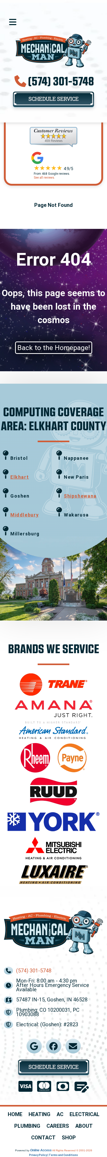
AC (60, 1114)
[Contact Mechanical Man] (73, 1046)
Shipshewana (80, 496)
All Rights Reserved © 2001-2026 (72, 1150)
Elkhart (19, 477)
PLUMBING (27, 1126)
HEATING (39, 1114)
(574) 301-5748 (61, 81)
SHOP (69, 1138)
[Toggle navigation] (12, 22)
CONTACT (43, 1138)
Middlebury (24, 515)
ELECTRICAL (84, 1114)
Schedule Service (54, 98)
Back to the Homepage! (53, 348)
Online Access (41, 1150)
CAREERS (57, 1126)
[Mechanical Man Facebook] (53, 1046)
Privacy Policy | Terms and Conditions (53, 1155)
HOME (15, 1114)
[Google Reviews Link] (34, 1046)
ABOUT (84, 1126)
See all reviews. (44, 177)
